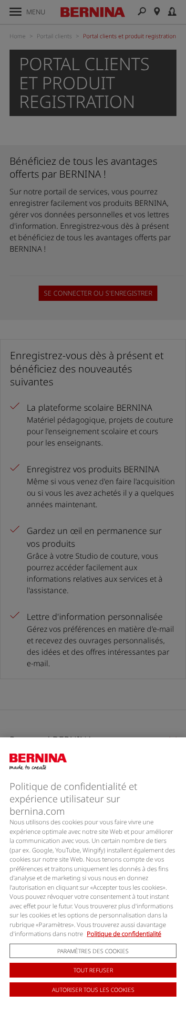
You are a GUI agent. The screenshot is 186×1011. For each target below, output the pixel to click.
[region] (93, 874)
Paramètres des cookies (93, 951)
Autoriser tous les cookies (93, 990)
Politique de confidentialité (124, 933)
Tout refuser (93, 970)
